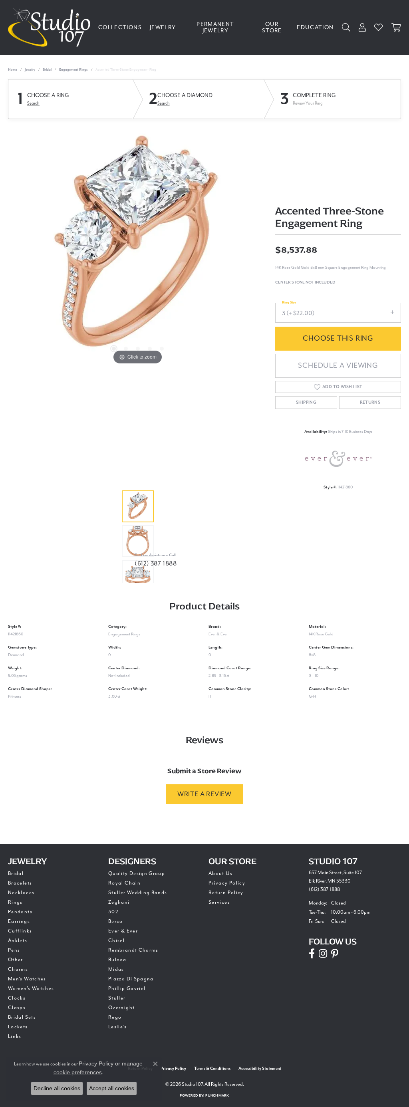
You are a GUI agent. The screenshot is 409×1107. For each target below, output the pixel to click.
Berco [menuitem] (115, 921)
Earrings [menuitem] (19, 921)
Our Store (272, 27)
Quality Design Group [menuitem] (136, 873)
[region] (138, 247)
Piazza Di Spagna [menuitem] (131, 979)
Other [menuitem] (15, 959)
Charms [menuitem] (18, 969)
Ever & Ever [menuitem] (123, 931)
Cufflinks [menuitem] (20, 931)
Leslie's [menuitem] (117, 1027)
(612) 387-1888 (156, 563)
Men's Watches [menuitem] (27, 979)
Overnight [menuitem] (121, 1007)
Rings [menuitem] (15, 902)
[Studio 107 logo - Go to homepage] (51, 27)
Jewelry (163, 27)
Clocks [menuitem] (17, 998)
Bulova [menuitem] (117, 959)
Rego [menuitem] (114, 1017)
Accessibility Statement (260, 1068)
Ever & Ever (218, 634)
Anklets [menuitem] (18, 940)
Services (219, 902)
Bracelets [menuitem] (20, 883)
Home (12, 69)
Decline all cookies (57, 1088)
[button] (114, 349)
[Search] (346, 27)
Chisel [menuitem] (116, 940)
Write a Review (204, 794)
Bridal (47, 69)
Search (33, 103)
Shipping (306, 402)
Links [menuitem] (15, 1036)
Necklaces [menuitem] (21, 892)
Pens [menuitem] (14, 950)
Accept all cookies (111, 1088)
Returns (370, 402)
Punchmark (217, 1095)
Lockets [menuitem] (18, 1027)
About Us (220, 873)
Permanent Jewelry (215, 27)
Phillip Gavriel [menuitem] (126, 988)
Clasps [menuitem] (17, 1007)
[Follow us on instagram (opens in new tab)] (323, 953)
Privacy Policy (226, 883)
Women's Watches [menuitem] (31, 988)
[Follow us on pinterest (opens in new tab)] (334, 953)
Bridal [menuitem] (16, 873)
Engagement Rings (73, 69)
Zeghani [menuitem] (119, 902)
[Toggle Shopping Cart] (396, 27)
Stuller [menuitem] (117, 998)
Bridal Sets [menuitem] (22, 1017)
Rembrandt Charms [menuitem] (133, 950)
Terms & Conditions (212, 1068)
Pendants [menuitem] (20, 912)
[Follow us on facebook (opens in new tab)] (312, 953)
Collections (120, 27)
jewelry (30, 69)
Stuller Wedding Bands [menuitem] (137, 892)
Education (315, 27)
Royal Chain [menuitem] (124, 883)
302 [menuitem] (113, 912)
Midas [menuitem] (116, 969)
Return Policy (226, 892)
